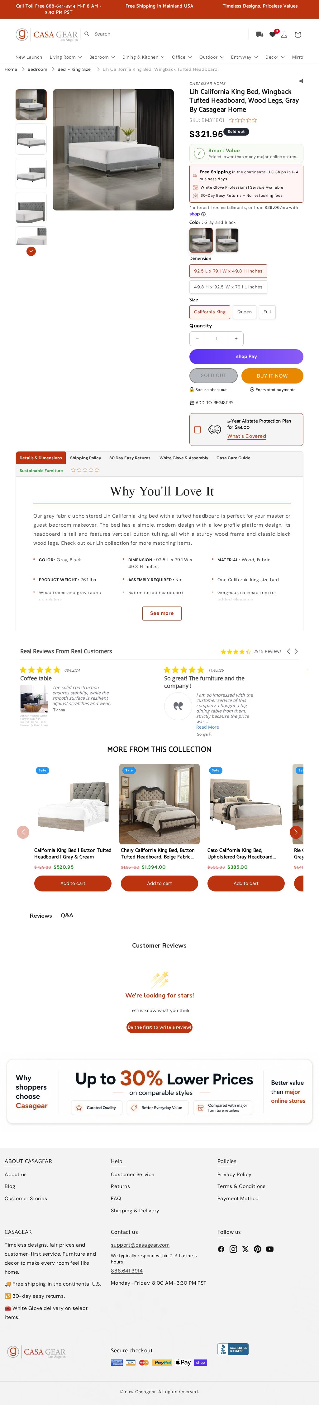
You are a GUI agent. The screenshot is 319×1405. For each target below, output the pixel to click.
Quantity (200, 325)
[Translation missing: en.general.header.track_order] (260, 35)
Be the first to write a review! (159, 1027)
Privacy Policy (234, 1174)
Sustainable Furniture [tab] (41, 470)
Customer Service (133, 1174)
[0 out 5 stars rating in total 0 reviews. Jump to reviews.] (244, 120)
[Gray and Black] (201, 240)
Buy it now (272, 376)
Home (11, 69)
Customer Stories (26, 1198)
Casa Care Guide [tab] (233, 458)
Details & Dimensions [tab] (41, 458)
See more (162, 613)
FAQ (116, 1198)
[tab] (85, 470)
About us (16, 1174)
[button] (298, 34)
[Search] (86, 34)
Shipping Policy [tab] (85, 458)
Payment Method (238, 1198)
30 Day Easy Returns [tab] (129, 458)
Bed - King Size (75, 69)
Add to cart (72, 883)
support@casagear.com (140, 1245)
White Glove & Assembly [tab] (183, 458)
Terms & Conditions (241, 1186)
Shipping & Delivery (135, 1210)
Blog (10, 1186)
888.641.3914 (127, 1270)
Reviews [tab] (41, 916)
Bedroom (38, 69)
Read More (63, 727)
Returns (120, 1186)
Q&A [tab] (67, 915)
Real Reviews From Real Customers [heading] (66, 651)
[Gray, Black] (227, 240)
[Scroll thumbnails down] (31, 251)
